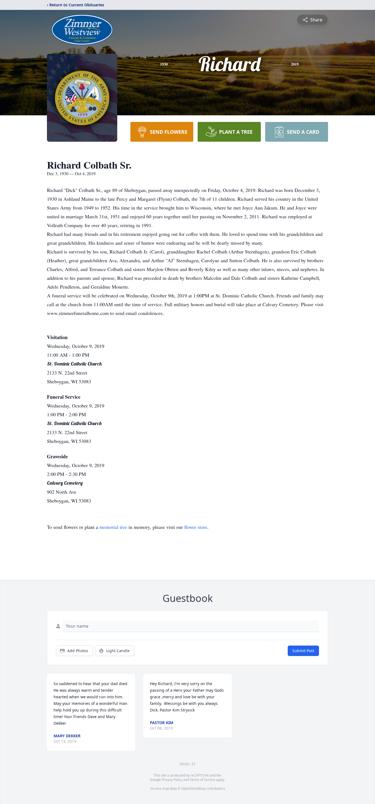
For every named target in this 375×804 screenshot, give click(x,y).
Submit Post (303, 650)
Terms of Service (202, 779)
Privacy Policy (172, 779)
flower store (195, 527)
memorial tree (113, 527)
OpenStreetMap (193, 788)
